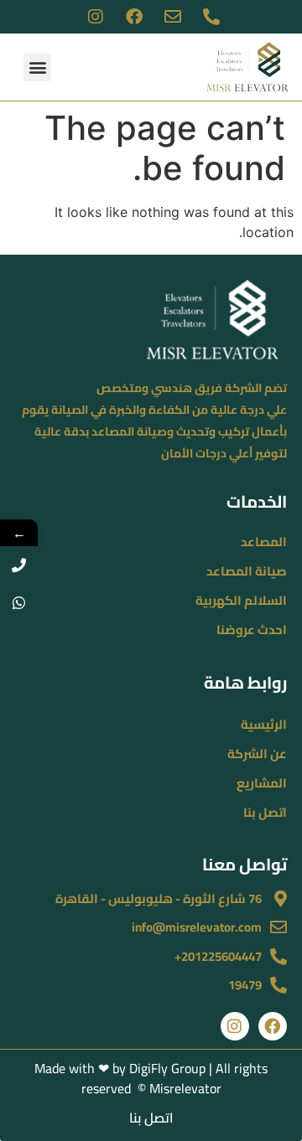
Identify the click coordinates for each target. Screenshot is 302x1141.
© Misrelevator (177, 1088)
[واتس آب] (19, 603)
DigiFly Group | (172, 1068)
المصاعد (264, 541)
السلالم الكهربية (241, 600)
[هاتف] (19, 565)
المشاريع (262, 783)
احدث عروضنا (251, 629)
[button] (37, 67)
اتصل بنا (265, 812)
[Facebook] (272, 1026)
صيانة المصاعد (246, 571)
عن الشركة (257, 753)
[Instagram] (235, 1026)
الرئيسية (264, 724)
